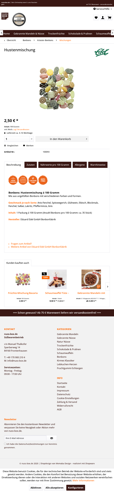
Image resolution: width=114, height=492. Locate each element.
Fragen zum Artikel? (21, 243)
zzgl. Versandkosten (21, 129)
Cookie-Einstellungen (68, 398)
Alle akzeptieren (55, 487)
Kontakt (61, 386)
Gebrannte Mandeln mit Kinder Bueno (91, 293)
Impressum (63, 390)
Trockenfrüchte (65, 345)
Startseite (62, 383)
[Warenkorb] (109, 17)
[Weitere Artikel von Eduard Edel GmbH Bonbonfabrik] (102, 52)
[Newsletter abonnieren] (51, 438)
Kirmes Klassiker (65, 360)
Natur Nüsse (63, 341)
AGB (59, 409)
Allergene (80, 164)
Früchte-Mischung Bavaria (23, 293)
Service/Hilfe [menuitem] (103, 8)
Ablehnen (36, 487)
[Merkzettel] (96, 17)
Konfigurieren (75, 487)
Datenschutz (63, 394)
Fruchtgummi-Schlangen (70, 368)
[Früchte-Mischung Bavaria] (23, 279)
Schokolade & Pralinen (69, 349)
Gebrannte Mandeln (67, 334)
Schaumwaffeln (65, 353)
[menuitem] (96, 17)
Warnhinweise (97, 164)
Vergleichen (12, 145)
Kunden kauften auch (17, 262)
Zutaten (31, 164)
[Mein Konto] (103, 17)
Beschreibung (13, 164)
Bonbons (61, 356)
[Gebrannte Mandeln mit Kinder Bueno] (91, 279)
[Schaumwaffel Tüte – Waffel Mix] (57, 279)
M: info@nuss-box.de (15, 360)
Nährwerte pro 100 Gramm (54, 164)
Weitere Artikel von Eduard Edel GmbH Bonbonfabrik (38, 246)
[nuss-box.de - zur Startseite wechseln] (4, 16)
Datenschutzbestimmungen (31, 444)
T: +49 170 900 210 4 (14, 357)
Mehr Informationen (83, 480)
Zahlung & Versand (67, 401)
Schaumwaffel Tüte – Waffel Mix (57, 293)
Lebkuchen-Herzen (67, 364)
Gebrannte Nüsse (66, 337)
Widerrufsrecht (65, 405)
